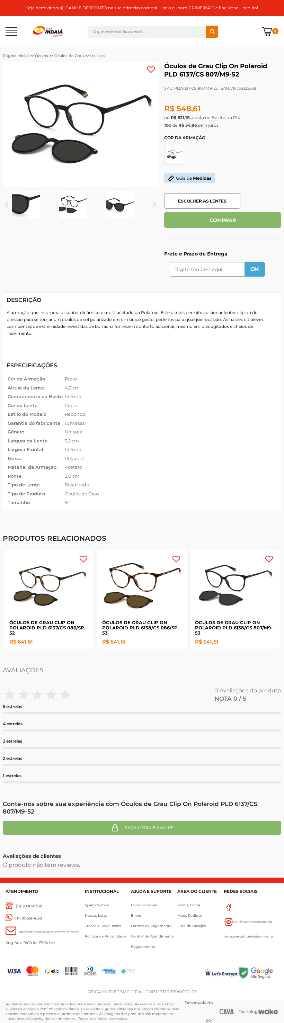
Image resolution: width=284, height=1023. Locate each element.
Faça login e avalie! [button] (149, 827)
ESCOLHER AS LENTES (202, 201)
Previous (7, 204)
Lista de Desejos (191, 926)
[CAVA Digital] (226, 1011)
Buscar (212, 32)
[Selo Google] (258, 972)
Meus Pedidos (189, 915)
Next (155, 204)
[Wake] (268, 1011)
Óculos (41, 55)
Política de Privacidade (105, 936)
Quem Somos (97, 905)
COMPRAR (223, 220)
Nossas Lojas (96, 915)
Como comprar (144, 905)
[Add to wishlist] (151, 69)
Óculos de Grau (69, 55)
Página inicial (16, 55)
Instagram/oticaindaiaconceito (251, 922)
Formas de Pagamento (151, 926)
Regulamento (143, 946)
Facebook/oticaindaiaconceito (251, 907)
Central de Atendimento (152, 936)
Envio (136, 915)
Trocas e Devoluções (103, 926)
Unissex (97, 55)
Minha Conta (188, 905)
